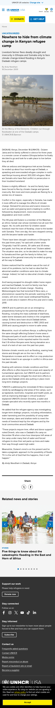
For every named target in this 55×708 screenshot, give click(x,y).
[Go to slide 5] (29, 569)
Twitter (16, 612)
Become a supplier (10, 670)
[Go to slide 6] (32, 569)
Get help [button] (38, 19)
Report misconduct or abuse (15, 661)
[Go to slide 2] (21, 569)
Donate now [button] (10, 594)
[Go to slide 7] (35, 569)
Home (4, 26)
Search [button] (41, 11)
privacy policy (20, 692)
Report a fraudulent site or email (17, 665)
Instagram (10, 612)
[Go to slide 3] (24, 569)
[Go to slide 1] (18, 569)
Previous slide (5, 524)
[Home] (16, 10)
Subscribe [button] (9, 634)
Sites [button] (51, 11)
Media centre (8, 657)
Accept (27, 702)
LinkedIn (34, 612)
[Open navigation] (3, 10)
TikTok (28, 612)
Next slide (50, 524)
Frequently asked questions (15, 648)
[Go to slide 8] (37, 569)
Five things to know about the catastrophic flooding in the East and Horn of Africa (26, 555)
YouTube (22, 612)
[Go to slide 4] (26, 569)
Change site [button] (35, 2)
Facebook (3, 612)
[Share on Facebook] (30, 487)
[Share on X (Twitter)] (23, 487)
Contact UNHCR (9, 653)
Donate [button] (46, 11)
